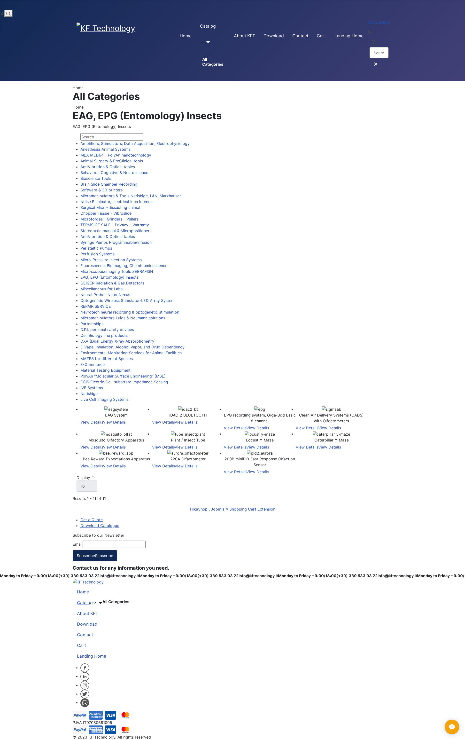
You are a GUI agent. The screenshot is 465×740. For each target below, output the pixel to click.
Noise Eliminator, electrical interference (116, 201)
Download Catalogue (99, 525)
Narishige (89, 393)
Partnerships (91, 323)
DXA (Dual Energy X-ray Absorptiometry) (118, 341)
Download (274, 35)
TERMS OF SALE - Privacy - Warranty (114, 224)
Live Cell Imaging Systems (104, 399)
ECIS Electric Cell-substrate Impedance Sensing (124, 381)
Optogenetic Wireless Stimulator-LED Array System (127, 300)
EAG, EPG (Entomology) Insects (109, 277)
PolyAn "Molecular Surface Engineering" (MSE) (123, 376)
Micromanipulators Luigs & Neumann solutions (122, 317)
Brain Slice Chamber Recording (108, 184)
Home (186, 35)
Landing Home (349, 35)
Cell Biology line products (104, 335)
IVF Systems (91, 387)
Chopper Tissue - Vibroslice (106, 213)
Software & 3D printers (101, 190)
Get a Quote (379, 21)
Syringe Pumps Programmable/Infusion (116, 242)
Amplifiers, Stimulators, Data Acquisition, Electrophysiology (135, 143)
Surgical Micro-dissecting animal (110, 207)
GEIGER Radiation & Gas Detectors (112, 283)
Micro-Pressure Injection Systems (111, 259)
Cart (321, 35)
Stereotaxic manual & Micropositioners (115, 230)
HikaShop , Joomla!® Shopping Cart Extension (232, 509)
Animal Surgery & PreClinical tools (111, 160)
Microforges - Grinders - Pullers (109, 219)
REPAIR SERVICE (95, 306)
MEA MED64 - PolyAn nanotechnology (115, 155)
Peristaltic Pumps (96, 248)
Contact (300, 35)
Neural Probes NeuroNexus (105, 294)
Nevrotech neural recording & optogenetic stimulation (129, 312)
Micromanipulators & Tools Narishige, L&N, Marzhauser (130, 195)
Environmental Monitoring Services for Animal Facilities (131, 352)
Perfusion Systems (97, 254)
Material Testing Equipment (105, 370)
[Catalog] (205, 42)
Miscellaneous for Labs (101, 288)
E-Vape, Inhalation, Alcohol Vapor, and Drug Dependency (132, 347)
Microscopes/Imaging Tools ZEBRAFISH (116, 271)
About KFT (244, 35)
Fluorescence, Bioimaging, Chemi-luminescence (123, 265)
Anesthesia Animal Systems (105, 149)
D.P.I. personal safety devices (107, 329)
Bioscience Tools (95, 178)
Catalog (208, 26)
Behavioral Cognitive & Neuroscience (114, 172)
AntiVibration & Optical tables (107, 166)
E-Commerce (92, 364)
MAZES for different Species (106, 358)
